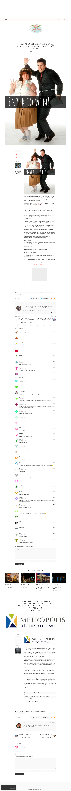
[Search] (65, 19)
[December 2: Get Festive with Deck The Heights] (28, 578)
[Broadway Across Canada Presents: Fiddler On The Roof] (18, 651)
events (21, 292)
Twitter (44, 264)
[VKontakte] (19, 157)
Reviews (35, 783)
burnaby (21, 711)
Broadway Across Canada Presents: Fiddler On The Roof (18, 657)
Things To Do (37, 41)
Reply (54, 331)
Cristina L (20, 497)
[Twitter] (19, 151)
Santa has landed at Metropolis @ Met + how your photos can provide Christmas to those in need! (18, 171)
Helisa (34, 610)
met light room (36, 711)
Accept (12, 788)
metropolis (43, 711)
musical (37, 292)
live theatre (32, 292)
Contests (33, 41)
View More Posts (52, 722)
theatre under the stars (49, 292)
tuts (17, 294)
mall (31, 711)
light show (27, 711)
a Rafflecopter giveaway (28, 283)
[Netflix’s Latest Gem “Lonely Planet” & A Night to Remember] (12, 578)
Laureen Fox (20, 450)
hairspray (26, 292)
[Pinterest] (16, 154)
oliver (42, 292)
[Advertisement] (35, 10)
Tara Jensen (25, 303)
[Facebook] (16, 151)
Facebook (40, 264)
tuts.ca (29, 252)
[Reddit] (16, 157)
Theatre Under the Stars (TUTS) (39, 203)
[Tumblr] (19, 154)
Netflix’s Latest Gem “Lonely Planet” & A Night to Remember (12, 586)
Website (35, 264)
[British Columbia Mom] (35, 29)
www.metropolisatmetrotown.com (36, 690)
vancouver (22, 294)
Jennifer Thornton (21, 385)
